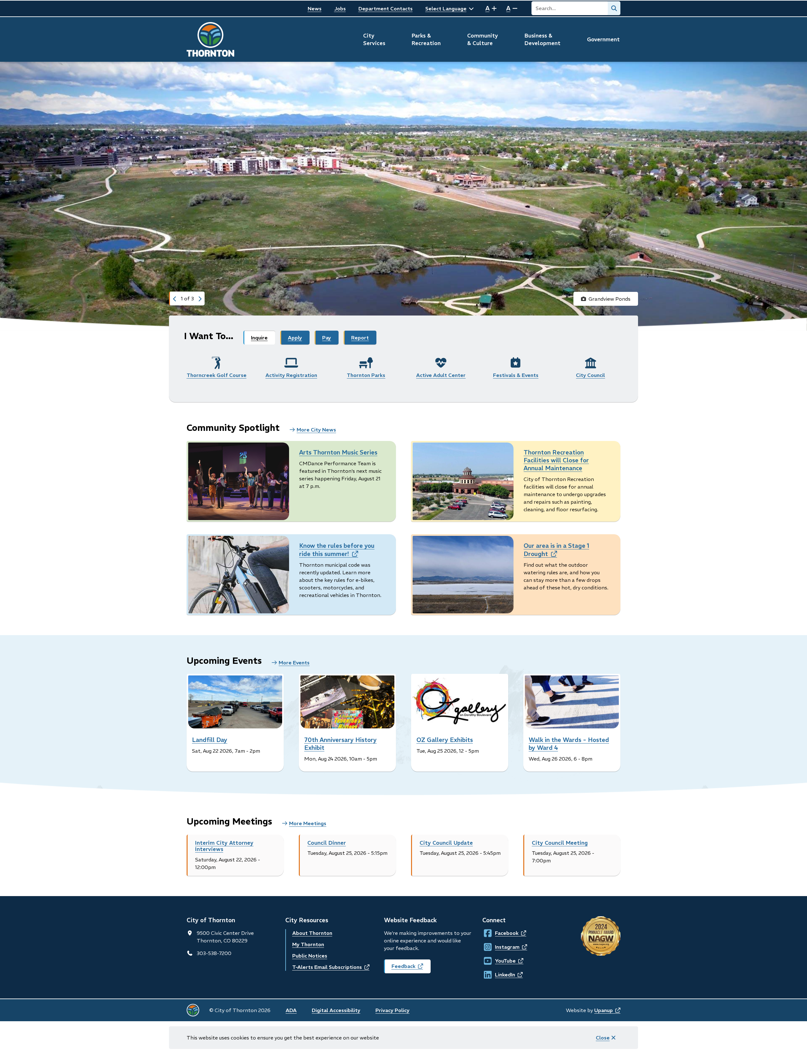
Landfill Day (209, 740)
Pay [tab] (326, 337)
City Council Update (446, 842)
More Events (294, 662)
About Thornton (312, 933)
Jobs (340, 8)
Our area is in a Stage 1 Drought (556, 550)
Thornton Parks (366, 375)
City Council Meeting (560, 842)
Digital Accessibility (336, 1010)
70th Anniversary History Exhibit (340, 743)
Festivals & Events (515, 375)
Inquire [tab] (259, 337)
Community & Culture (482, 39)
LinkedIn (500, 974)
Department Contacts (385, 8)
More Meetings (307, 823)
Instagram (501, 947)
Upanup (607, 1010)
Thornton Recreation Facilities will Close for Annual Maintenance (556, 460)
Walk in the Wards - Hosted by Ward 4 (569, 743)
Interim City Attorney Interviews (224, 846)
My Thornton (308, 944)
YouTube (500, 961)
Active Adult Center (441, 375)
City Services (374, 39)
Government (603, 39)
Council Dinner (326, 842)
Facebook (500, 933)
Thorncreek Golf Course (217, 375)
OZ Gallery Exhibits (444, 740)
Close (603, 1037)
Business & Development (542, 39)
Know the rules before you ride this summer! (336, 550)
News (315, 8)
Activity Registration (291, 375)
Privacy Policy (392, 1010)
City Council (590, 375)
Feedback (411, 968)
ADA (291, 1010)
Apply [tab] (295, 337)
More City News (316, 429)
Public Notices (309, 956)
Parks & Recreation (426, 39)
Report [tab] (360, 337)
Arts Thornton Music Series (338, 452)
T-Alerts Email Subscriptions (330, 967)
